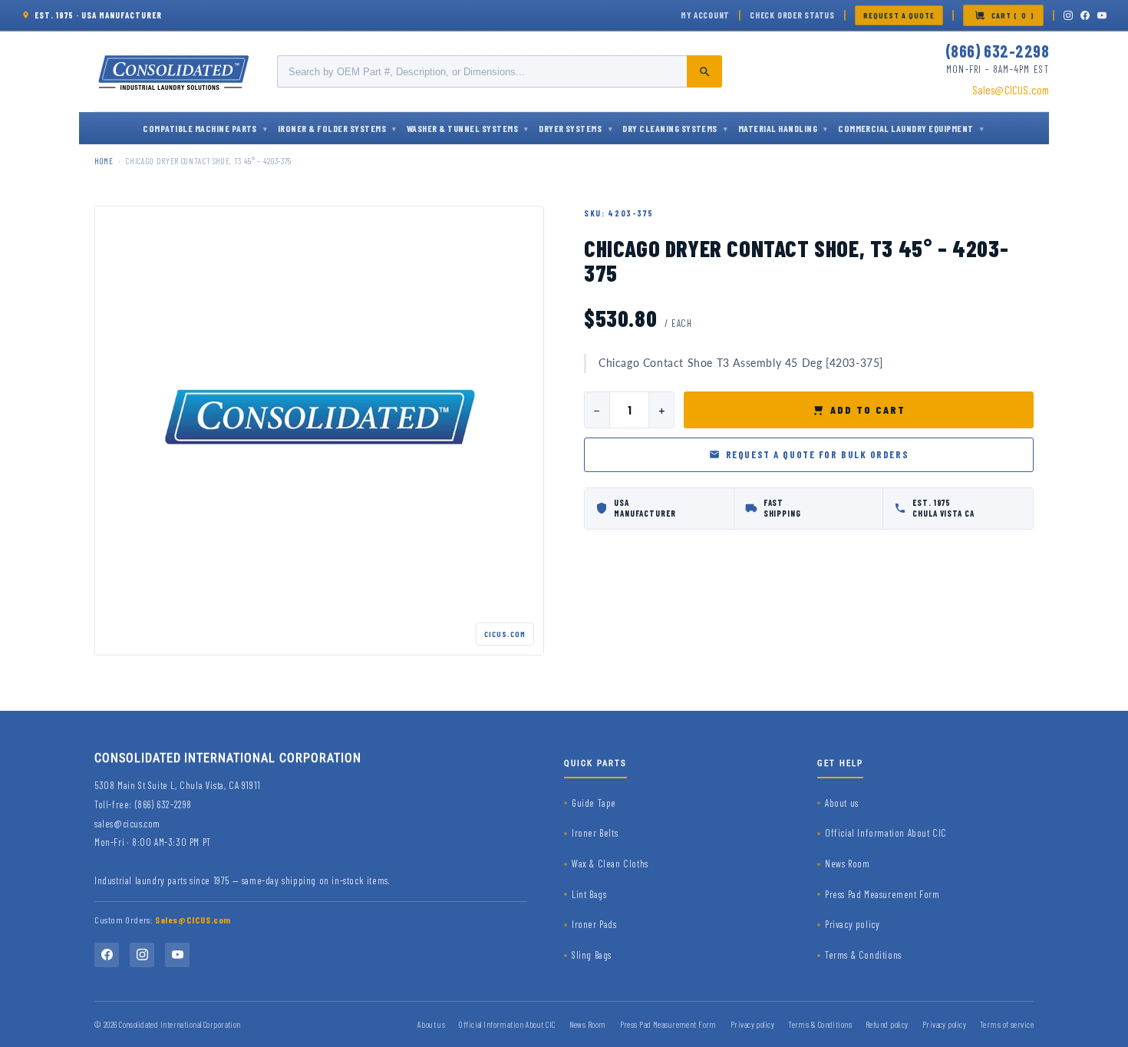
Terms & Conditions (863, 955)
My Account (705, 15)
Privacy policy (852, 924)
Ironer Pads (594, 924)
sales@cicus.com (127, 823)
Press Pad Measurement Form (882, 894)
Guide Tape (594, 803)
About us (842, 803)
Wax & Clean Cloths (610, 863)
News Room (847, 863)
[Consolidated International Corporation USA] (175, 71)
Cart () (1012, 15)
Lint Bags (589, 894)
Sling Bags (592, 955)
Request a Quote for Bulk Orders (817, 454)
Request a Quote (899, 15)
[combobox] (499, 71)
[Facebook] (1085, 15)
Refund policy (887, 1024)
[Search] (704, 71)
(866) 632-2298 (997, 50)
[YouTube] (1102, 15)
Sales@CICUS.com (1010, 90)
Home (104, 161)
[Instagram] (1068, 15)
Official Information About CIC (886, 833)
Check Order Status (792, 15)
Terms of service (1007, 1024)
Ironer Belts (595, 833)
